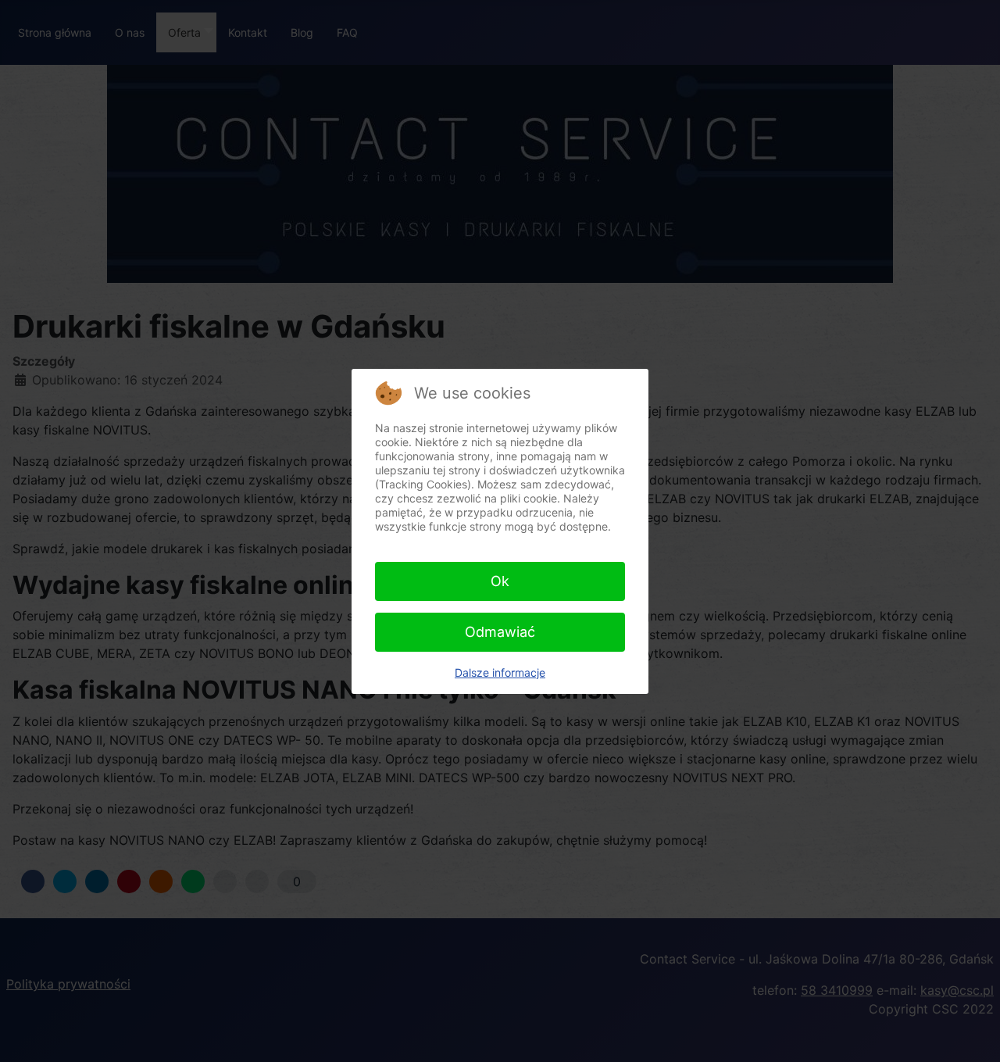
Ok (500, 581)
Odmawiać (500, 632)
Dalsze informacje (500, 672)
